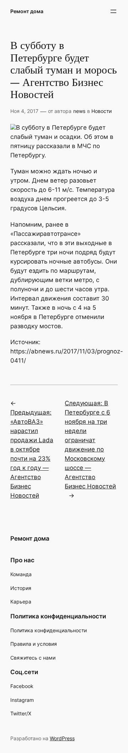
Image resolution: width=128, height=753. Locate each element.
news (79, 111)
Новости (101, 111)
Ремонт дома (26, 11)
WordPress (62, 738)
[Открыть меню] (113, 11)
